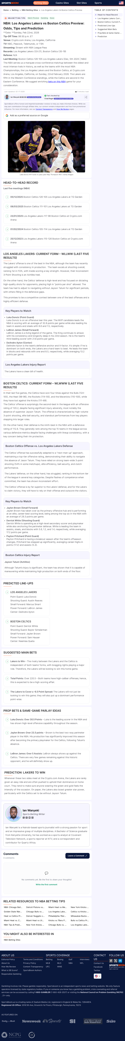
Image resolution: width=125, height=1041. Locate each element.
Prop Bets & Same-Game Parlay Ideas (110, 33)
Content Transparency (44, 109)
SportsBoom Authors (32, 970)
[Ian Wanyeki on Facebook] (22, 97)
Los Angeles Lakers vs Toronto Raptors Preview (80, 925)
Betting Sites (41, 3)
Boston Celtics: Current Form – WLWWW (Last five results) (110, 22)
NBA (71, 963)
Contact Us (99, 963)
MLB (48, 963)
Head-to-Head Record (108, 15)
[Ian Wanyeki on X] (20, 97)
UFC (48, 966)
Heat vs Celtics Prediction (13, 916)
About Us (5, 963)
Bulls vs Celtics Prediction (80, 920)
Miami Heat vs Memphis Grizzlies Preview (57, 907)
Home (6, 10)
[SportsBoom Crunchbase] (120, 961)
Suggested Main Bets (107, 29)
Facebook (98, 967)
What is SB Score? (9, 970)
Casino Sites (62, 3)
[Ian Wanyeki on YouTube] (24, 97)
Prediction (102, 36)
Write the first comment (46, 884)
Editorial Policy (8, 959)
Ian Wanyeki (15, 97)
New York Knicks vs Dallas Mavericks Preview (35, 925)
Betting (15, 10)
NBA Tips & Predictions (13, 925)
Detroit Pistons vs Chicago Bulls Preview (35, 907)
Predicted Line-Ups (106, 25)
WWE (59, 966)
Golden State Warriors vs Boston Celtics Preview (13, 911)
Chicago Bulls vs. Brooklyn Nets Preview (57, 925)
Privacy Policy (29, 963)
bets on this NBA (57, 81)
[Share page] (86, 97)
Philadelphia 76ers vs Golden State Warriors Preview (57, 916)
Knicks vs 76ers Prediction (57, 920)
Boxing (60, 959)
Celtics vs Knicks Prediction (80, 911)
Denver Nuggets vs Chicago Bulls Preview (35, 916)
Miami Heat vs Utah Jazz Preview (35, 920)
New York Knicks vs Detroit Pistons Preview (80, 907)
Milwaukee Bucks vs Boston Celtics (80, 916)
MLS (59, 963)
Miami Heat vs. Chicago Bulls (13, 920)
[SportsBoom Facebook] (111, 961)
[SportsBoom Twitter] (115, 961)
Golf (70, 959)
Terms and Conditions (33, 959)
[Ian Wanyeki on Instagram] (25, 97)
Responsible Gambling (11, 974)
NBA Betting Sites (30, 10)
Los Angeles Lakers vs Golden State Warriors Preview (57, 911)
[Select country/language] (97, 976)
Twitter (97, 970)
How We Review (63, 109)
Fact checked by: (53, 96)
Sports (98, 3)
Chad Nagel (48, 98)
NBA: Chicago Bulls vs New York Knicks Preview (13, 907)
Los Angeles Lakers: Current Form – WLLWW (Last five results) (110, 18)
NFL (82, 963)
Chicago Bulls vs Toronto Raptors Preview (35, 911)
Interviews (84, 959)
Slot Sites (82, 3)
